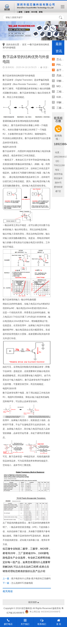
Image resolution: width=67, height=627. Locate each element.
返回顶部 (32, 602)
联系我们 (42, 624)
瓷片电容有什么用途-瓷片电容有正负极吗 (31, 578)
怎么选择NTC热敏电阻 (22, 583)
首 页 (58, 624)
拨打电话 (8, 624)
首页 (24, 44)
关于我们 (25, 624)
